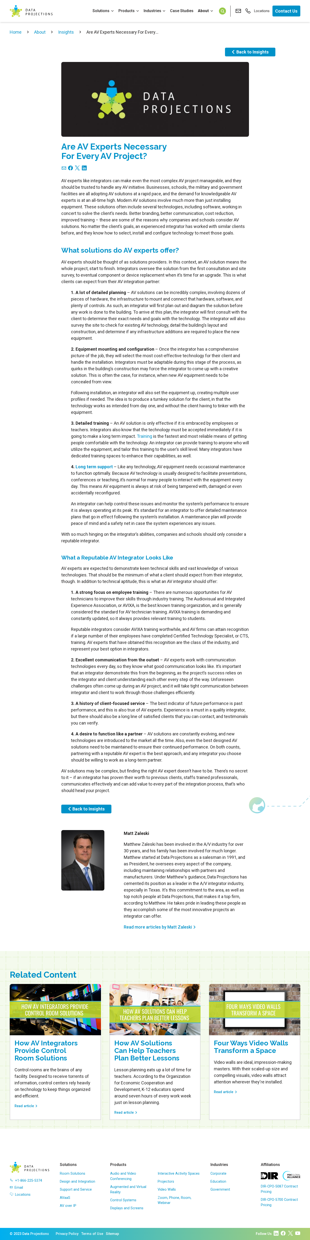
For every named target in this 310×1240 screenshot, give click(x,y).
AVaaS (65, 1198)
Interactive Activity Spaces (179, 1174)
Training (144, 436)
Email (19, 1188)
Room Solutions (72, 1174)
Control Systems (123, 1200)
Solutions (101, 10)
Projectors (166, 1182)
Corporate (218, 1174)
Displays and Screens (126, 1208)
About (203, 10)
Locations (262, 11)
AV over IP (68, 1206)
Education (218, 1182)
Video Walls (167, 1189)
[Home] (31, 11)
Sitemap (112, 1234)
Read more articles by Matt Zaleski (158, 927)
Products (126, 10)
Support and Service (76, 1189)
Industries (152, 10)
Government (220, 1189)
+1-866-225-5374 (28, 1181)
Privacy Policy (67, 1234)
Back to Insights (252, 51)
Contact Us (286, 11)
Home (16, 32)
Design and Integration (77, 1182)
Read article (24, 1106)
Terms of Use (92, 1234)
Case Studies (182, 10)
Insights (66, 32)
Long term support (94, 466)
